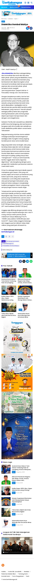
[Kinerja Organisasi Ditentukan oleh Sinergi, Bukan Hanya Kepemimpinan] (25, 290)
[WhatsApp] (31, 261)
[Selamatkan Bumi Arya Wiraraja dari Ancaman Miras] (25, 307)
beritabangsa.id (7, 232)
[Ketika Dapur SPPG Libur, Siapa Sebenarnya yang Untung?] (8, 290)
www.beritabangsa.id (10, 579)
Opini (3, 21)
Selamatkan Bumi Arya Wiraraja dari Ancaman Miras (24, 315)
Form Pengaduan (18, 576)
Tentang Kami (23, 574)
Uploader (3, 27)
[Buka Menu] (28, 3)
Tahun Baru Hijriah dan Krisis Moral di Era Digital (8, 315)
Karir (27, 576)
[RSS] (2, 565)
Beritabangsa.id (8, 243)
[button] (25, 3)
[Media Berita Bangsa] (11, 2)
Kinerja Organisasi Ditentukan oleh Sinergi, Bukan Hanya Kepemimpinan (24, 298)
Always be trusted (13, 241)
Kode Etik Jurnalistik (14, 571)
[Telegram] (27, 261)
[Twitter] (23, 261)
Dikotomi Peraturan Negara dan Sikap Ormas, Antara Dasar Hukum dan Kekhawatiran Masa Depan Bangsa (25, 281)
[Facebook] (20, 261)
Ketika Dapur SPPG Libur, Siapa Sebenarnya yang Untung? (7, 298)
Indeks (3, 571)
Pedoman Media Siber (8, 574)
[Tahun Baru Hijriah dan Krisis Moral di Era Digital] (8, 307)
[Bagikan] (31, 28)
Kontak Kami (5, 576)
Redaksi (26, 571)
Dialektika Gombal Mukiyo (11, 246)
